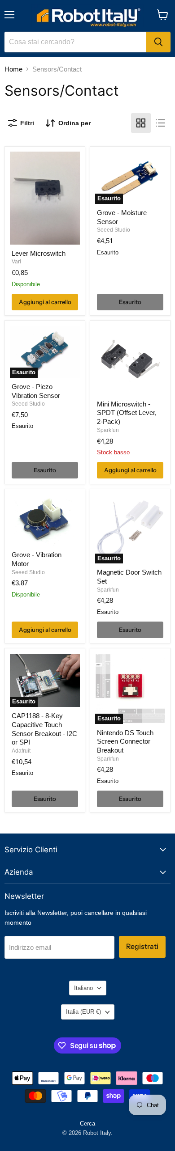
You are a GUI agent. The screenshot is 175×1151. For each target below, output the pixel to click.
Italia (83, 1011)
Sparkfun (108, 430)
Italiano (83, 988)
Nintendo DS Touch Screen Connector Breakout (125, 741)
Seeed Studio (113, 230)
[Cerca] (158, 42)
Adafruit (21, 751)
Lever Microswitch (39, 253)
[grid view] (141, 123)
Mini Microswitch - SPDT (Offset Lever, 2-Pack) (127, 412)
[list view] (161, 123)
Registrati (142, 946)
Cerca (87, 1123)
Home (13, 69)
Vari (16, 261)
